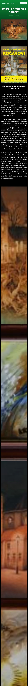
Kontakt (12, 3)
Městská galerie (14, 15)
